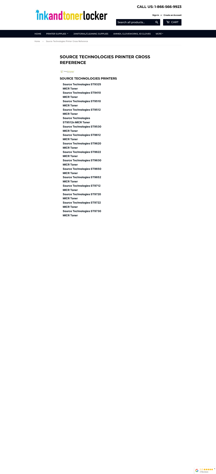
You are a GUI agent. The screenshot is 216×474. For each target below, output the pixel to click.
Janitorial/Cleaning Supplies (90, 33)
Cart (174, 22)
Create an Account (172, 15)
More (159, 33)
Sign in (155, 15)
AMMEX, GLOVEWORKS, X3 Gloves (132, 33)
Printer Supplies (56, 33)
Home (38, 33)
